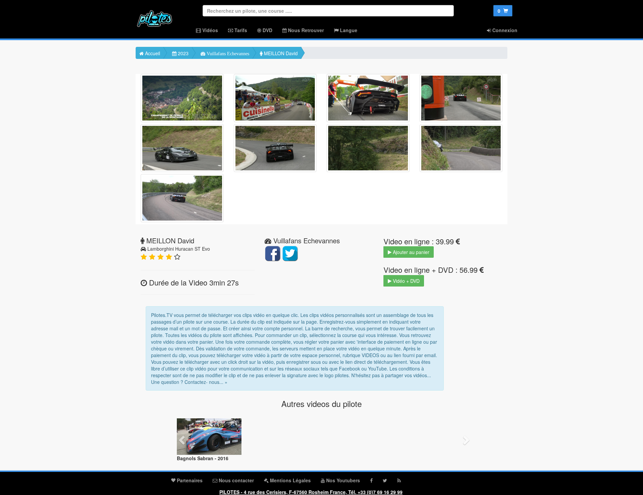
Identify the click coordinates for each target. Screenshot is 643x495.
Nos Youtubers (342, 480)
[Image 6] (275, 148)
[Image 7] (368, 148)
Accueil (152, 53)
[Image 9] (182, 198)
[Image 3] (368, 98)
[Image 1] (182, 98)
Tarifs (240, 30)
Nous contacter (235, 480)
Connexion (504, 30)
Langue (348, 30)
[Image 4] (461, 98)
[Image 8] (461, 148)
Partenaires (189, 480)
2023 (182, 53)
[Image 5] (182, 148)
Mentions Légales (290, 480)
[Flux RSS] (399, 480)
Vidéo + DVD (405, 280)
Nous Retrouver (305, 30)
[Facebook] (371, 480)
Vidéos (209, 30)
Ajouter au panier (410, 252)
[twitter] (385, 480)
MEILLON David (280, 53)
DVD (266, 30)
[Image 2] (275, 98)
